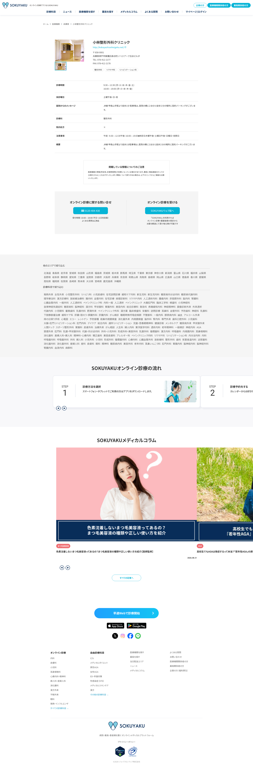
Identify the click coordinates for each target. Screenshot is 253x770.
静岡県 (64, 277)
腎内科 (156, 319)
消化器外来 (124, 319)
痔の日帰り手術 (52, 319)
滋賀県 (89, 277)
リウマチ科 (159, 335)
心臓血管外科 (146, 339)
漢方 (92, 689)
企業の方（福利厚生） (179, 670)
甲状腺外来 (199, 323)
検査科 (173, 302)
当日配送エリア (137, 661)
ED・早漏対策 (96, 676)
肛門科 (58, 331)
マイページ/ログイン (196, 11)
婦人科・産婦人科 (58, 680)
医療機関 (56, 24)
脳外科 (148, 319)
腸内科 (89, 298)
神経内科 (190, 327)
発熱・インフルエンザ (59, 703)
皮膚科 (90, 343)
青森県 (55, 273)
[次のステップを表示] (64, 408)
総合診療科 (132, 306)
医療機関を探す (87, 11)
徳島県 (185, 277)
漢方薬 (124, 311)
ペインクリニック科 (92, 302)
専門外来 (166, 319)
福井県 (194, 273)
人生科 (119, 327)
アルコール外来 (192, 315)
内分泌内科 (194, 335)
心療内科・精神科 (58, 676)
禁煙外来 (48, 331)
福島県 (98, 273)
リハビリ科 (86, 294)
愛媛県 (202, 277)
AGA (199, 327)
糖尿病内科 (116, 343)
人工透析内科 (150, 298)
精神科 (105, 343)
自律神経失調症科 (53, 306)
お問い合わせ (172, 11)
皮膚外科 (88, 327)
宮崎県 (98, 281)
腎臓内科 (48, 347)
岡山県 (160, 277)
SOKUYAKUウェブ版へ (162, 210)
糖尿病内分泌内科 (170, 294)
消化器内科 (49, 343)
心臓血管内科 (51, 302)
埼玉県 (132, 273)
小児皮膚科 (99, 294)
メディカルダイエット (99, 662)
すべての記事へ (126, 577)
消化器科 (48, 335)
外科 (72, 339)
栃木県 (115, 273)
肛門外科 (166, 343)
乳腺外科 (144, 331)
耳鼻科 (165, 311)
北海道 (47, 273)
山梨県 (202, 273)
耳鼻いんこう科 (152, 343)
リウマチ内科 (135, 298)
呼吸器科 (176, 331)
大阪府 (106, 277)
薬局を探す (107, 11)
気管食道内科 (189, 339)
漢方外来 (54, 689)
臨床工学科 (162, 302)
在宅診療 (109, 298)
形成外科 (108, 339)
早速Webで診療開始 (126, 613)
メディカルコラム (128, 11)
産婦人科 (75, 343)
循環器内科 (121, 339)
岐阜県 (55, 277)
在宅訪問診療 (113, 294)
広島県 (168, 277)
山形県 (89, 273)
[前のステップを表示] (58, 408)
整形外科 (170, 339)
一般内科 (158, 315)
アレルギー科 (123, 335)
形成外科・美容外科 (128, 331)
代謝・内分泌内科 (91, 331)
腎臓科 (194, 298)
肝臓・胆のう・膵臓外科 (86, 315)
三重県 (81, 277)
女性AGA (94, 671)
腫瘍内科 (163, 298)
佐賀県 (64, 281)
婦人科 (79, 339)
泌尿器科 (202, 339)
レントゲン (83, 319)
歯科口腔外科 (179, 319)
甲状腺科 (99, 306)
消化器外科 (63, 343)
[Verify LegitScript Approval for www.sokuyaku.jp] (120, 751)
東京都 (149, 273)
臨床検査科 (135, 311)
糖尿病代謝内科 (189, 294)
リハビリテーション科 (176, 335)
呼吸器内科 (49, 339)
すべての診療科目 (58, 708)
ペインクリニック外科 (108, 311)
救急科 (143, 306)
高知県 (47, 281)
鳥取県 (143, 277)
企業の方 (200, 5)
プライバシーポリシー (126, 741)
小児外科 (89, 339)
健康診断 (159, 323)
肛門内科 (81, 323)
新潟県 (168, 273)
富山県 (177, 273)
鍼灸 (180, 315)
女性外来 (59, 294)
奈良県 (123, 277)
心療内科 (132, 339)
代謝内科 (48, 311)
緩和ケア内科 (128, 294)
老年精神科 (167, 327)
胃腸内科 (177, 343)
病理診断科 (122, 298)
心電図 (64, 319)
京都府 (98, 277)
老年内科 (139, 343)
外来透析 (197, 306)
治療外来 (99, 327)
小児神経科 (184, 302)
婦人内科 (129, 327)
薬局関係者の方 (241, 5)
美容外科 (128, 343)
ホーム (45, 24)
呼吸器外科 (63, 339)
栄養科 (145, 311)
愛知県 (72, 277)
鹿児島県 (108, 281)
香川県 (194, 277)
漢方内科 (165, 331)
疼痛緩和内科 (155, 306)
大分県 (89, 281)
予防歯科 (185, 311)
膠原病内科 (170, 315)
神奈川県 (159, 273)
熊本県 (81, 281)
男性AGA (94, 667)
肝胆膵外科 (175, 298)
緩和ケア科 (67, 315)
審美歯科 (70, 311)
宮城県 (72, 273)
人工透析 (119, 302)
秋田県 (81, 273)
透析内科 (155, 327)
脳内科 (186, 298)
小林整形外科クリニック (83, 24)
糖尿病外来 (185, 323)
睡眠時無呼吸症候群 (130, 315)
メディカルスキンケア (99, 685)
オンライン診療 (58, 652)
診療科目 (51, 11)
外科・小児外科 (108, 331)
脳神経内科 (189, 343)
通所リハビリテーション (120, 323)
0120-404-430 (92, 210)
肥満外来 (91, 311)
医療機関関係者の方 (219, 5)
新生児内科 (153, 294)
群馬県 (123, 273)
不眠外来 (54, 694)
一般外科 (64, 302)
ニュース (67, 11)
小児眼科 (59, 311)
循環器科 (154, 331)
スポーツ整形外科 (65, 327)
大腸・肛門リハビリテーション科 (59, 323)
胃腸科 (78, 327)
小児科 (99, 339)
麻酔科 (68, 347)
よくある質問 (151, 11)
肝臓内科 (103, 315)
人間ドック (49, 327)
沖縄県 (117, 281)
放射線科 (159, 339)
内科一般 (108, 302)
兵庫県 (66, 24)
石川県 (185, 273)
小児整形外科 (72, 294)
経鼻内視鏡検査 (108, 319)
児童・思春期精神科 (143, 323)
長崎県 (72, 281)
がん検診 (114, 315)
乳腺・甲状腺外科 (72, 331)
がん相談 (110, 327)
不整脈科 (147, 315)
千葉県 (140, 273)
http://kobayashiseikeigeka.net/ (108, 47)
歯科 (178, 339)
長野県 (47, 277)
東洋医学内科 (142, 327)
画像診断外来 (184, 306)
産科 (83, 343)
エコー (73, 319)
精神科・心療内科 (82, 335)
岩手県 (64, 273)
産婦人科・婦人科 (63, 335)
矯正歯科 (97, 335)
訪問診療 (155, 311)
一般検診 (179, 327)
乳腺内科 (81, 311)
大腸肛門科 (149, 302)
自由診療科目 (97, 652)
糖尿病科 (68, 306)
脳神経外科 (202, 343)
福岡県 (55, 281)
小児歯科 (192, 319)
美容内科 (120, 306)
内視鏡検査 (137, 319)
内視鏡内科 (188, 331)
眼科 (98, 343)
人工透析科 (76, 302)
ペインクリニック (133, 302)
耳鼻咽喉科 (201, 331)
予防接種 (94, 319)
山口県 (177, 277)
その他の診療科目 (98, 694)
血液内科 (59, 347)
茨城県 (106, 273)
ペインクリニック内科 (142, 335)
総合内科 (102, 323)
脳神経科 (79, 306)
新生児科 (141, 294)
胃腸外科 (109, 306)
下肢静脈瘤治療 (52, 315)
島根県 (151, 277)
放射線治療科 (77, 298)
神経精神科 (170, 306)
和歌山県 (133, 277)
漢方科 (89, 306)
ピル (92, 658)
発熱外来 (48, 294)
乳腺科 (203, 311)
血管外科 (175, 311)
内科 (204, 335)
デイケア (92, 323)
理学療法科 (49, 298)
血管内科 (99, 298)
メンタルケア (171, 323)
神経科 (195, 311)
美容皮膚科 (109, 335)
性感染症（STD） (97, 680)
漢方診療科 (63, 298)
